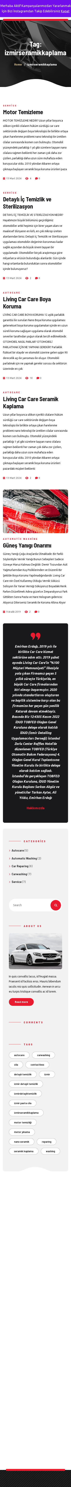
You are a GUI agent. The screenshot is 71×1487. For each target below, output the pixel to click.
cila (16, 1064)
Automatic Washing (20, 538)
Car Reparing (20, 866)
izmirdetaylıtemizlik (25, 1093)
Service (10, 105)
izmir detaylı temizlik (26, 1083)
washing (50, 1151)
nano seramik (21, 1141)
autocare (19, 1055)
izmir (47, 1074)
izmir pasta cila (22, 1103)
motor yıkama (22, 1132)
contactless (37, 1064)
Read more (21, 1001)
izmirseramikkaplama (26, 1112)
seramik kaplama (23, 1151)
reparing (46, 1141)
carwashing (43, 1055)
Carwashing (19, 874)
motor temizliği (23, 1122)
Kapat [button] (65, 11)
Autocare (11, 292)
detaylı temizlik (23, 1074)
